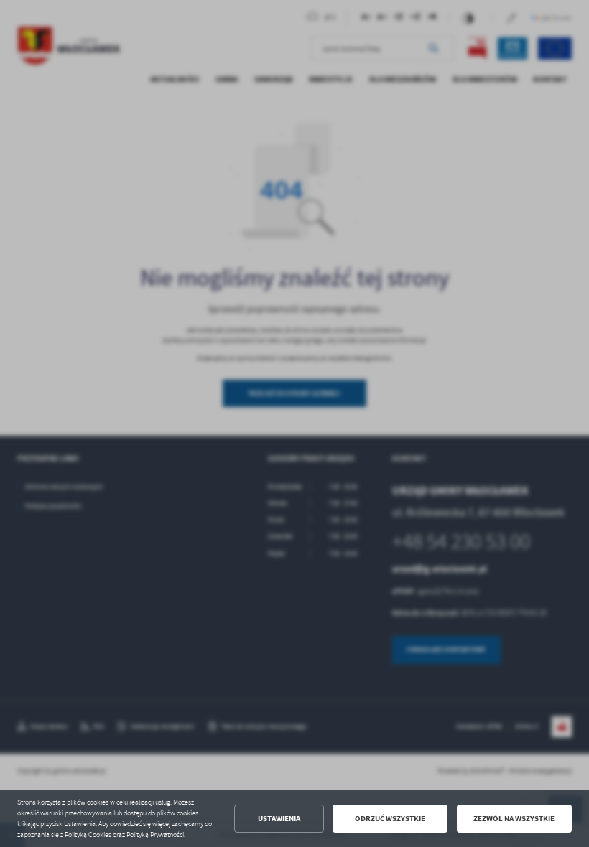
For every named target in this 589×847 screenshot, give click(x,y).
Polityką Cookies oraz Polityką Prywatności (124, 834)
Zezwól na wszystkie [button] (514, 818)
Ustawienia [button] (279, 818)
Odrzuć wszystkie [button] (390, 818)
